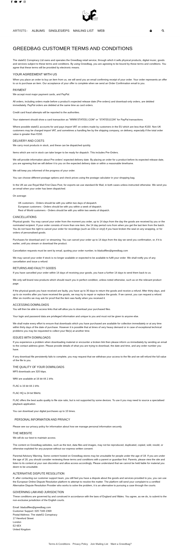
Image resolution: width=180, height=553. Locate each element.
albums (38, 30)
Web (101, 30)
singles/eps (59, 30)
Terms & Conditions (59, 543)
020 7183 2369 (43, 511)
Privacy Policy (80, 543)
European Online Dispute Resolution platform (42, 481)
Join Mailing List (99, 543)
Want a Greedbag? (121, 543)
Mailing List (83, 30)
